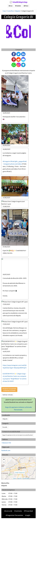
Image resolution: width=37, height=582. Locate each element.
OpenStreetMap (26, 478)
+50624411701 (6, 443)
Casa (11, 6)
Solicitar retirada (8, 395)
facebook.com (5, 450)
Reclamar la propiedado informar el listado (9, 389)
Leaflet (14, 478)
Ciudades (18, 6)
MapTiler (19, 478)
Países (26, 6)
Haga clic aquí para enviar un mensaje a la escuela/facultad (17, 435)
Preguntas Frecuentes (14, 515)
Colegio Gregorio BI (19, 472)
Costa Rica (10, 11)
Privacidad (29, 511)
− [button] (3, 462)
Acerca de (8, 511)
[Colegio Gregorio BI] (19, 469)
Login (28, 515)
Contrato (18, 511)
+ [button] (3, 459)
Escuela (5, 427)
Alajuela (17, 11)
